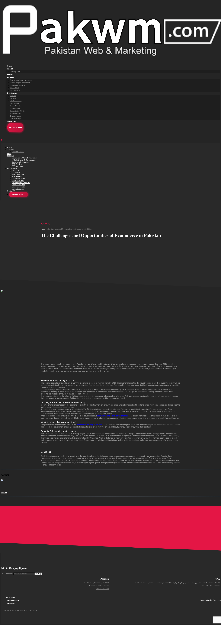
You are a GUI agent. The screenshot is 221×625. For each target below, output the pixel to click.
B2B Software (14, 103)
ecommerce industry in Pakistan (90, 425)
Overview (13, 96)
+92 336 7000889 (102, 589)
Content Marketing (15, 106)
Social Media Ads (15, 113)
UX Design (13, 98)
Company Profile (15, 72)
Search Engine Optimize (17, 111)
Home (9, 147)
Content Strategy (18, 189)
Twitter (209, 600)
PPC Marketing (17, 166)
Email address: (7, 574)
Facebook (215, 600)
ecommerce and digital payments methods (114, 416)
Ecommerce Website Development (21, 80)
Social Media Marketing (17, 85)
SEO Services (14, 88)
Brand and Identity (15, 116)
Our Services (12, 93)
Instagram (203, 600)
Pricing (9, 154)
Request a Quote (15, 127)
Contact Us (11, 121)
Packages (10, 77)
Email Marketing (15, 108)
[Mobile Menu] (1, 140)
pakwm (4, 493)
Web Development (16, 101)
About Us (10, 69)
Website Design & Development (20, 83)
